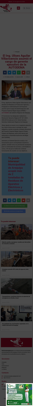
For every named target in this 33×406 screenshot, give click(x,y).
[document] (16, 203)
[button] (5, 383)
